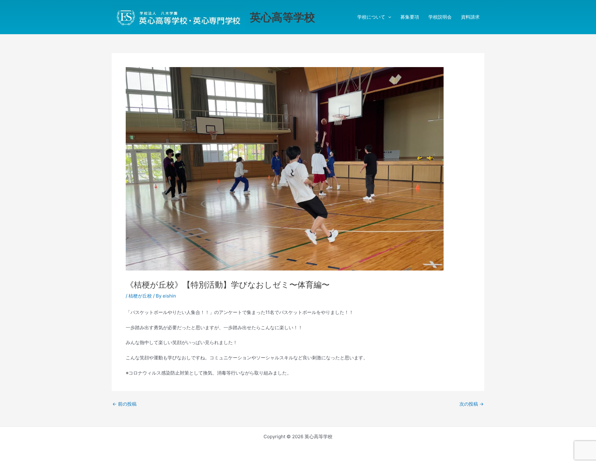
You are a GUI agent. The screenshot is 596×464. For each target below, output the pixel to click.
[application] (388, 17)
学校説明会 (440, 17)
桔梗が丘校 (140, 296)
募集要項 (409, 17)
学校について (371, 17)
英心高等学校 (282, 17)
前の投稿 (124, 404)
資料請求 (470, 17)
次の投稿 (471, 404)
